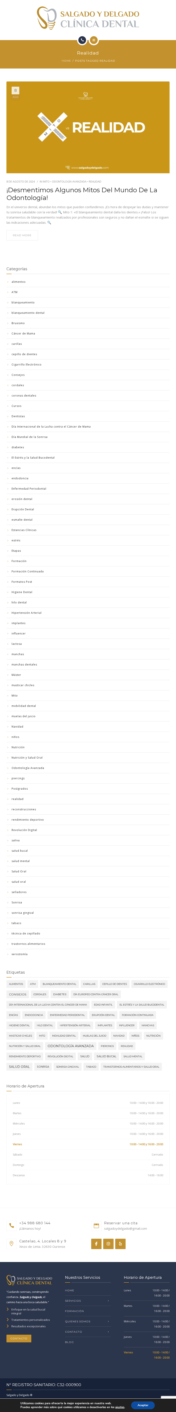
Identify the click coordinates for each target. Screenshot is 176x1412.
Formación (19, 561)
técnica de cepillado (26, 933)
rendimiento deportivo (28, 820)
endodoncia (20, 478)
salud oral (19, 882)
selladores (19, 892)
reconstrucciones (24, 809)
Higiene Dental (22, 592)
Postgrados (20, 788)
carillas (17, 344)
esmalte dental (22, 520)
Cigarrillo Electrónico (27, 364)
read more (22, 235)
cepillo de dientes (24, 354)
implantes (19, 623)
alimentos (19, 282)
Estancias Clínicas (24, 530)
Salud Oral (19, 871)
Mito (46, 181)
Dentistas (18, 416)
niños (15, 737)
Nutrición (18, 747)
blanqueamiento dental (28, 313)
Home (66, 60)
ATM (15, 292)
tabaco (16, 923)
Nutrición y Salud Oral (27, 757)
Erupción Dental (23, 509)
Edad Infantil (103, 1004)
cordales (18, 385)
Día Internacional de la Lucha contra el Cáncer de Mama (51, 426)
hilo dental (19, 602)
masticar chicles (23, 685)
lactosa (17, 644)
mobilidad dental (24, 706)
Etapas (16, 551)
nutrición (153, 1035)
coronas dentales (24, 395)
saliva (16, 840)
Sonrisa (17, 902)
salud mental (21, 861)
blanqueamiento (23, 302)
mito (42, 1035)
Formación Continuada (28, 571)
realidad (95, 181)
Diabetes (59, 994)
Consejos (18, 375)
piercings (18, 778)
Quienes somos (77, 1321)
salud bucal (20, 851)
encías (16, 468)
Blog (69, 1342)
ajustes (119, 1407)
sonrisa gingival (23, 913)
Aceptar (143, 1405)
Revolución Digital (24, 830)
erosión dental (22, 499)
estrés (16, 540)
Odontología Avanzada (69, 181)
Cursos (16, 406)
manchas (18, 654)
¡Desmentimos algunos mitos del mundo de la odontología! (81, 194)
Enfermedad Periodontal (29, 488)
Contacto (18, 1338)
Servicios (73, 1300)
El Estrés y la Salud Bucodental (33, 457)
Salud (85, 1056)
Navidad (17, 726)
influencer (19, 633)
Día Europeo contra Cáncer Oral (95, 994)
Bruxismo (18, 323)
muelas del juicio (24, 716)
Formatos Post (22, 582)
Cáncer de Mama (23, 333)
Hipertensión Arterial (27, 613)
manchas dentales (24, 664)
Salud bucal (106, 1056)
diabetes (18, 447)
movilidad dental (64, 1035)
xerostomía (20, 954)
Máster (16, 675)
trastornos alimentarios (28, 944)
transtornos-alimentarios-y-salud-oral (131, 1066)
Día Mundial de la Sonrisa (30, 437)
